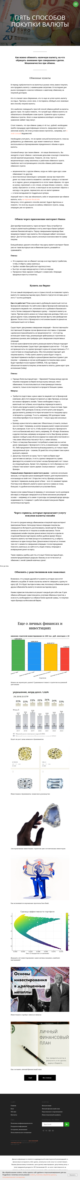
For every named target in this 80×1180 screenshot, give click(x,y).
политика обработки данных (46, 1175)
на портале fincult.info (31, 626)
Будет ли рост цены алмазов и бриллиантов (27, 1165)
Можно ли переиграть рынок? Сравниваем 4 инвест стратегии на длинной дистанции (39, 1109)
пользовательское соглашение (13, 1177)
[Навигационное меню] (75, 4)
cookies (32, 1175)
